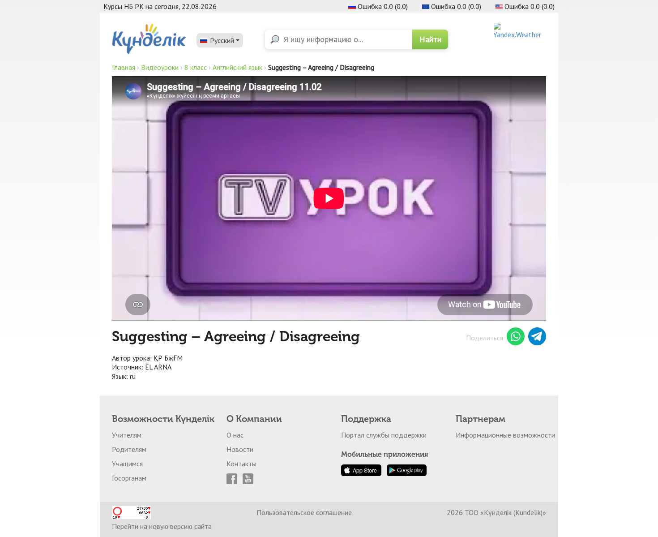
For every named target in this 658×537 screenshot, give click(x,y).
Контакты (241, 463)
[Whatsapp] (516, 337)
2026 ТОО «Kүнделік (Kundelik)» (496, 512)
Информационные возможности (505, 434)
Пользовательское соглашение (304, 512)
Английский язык (237, 67)
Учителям (126, 434)
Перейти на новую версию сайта (162, 526)
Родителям (129, 449)
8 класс (195, 67)
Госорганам (129, 477)
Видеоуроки (160, 67)
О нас (235, 434)
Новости (239, 449)
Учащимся (127, 463)
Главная (123, 67)
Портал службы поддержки (384, 434)
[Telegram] (537, 337)
